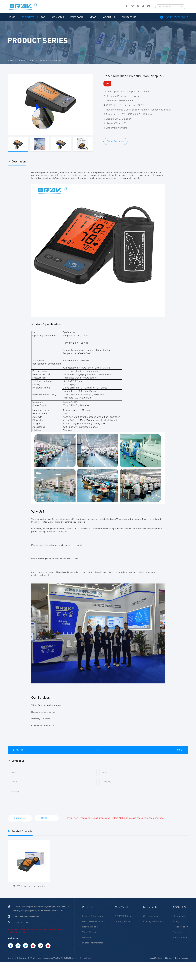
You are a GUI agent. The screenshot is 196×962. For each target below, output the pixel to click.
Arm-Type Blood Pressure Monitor (45, 61)
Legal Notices (156, 958)
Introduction (179, 916)
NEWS (92, 17)
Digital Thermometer (92, 943)
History (176, 922)
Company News (151, 916)
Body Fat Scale (90, 927)
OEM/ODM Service (124, 916)
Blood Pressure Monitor (94, 922)
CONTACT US (128, 17)
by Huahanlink (86, 958)
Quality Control (122, 922)
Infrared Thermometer (93, 916)
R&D (43, 17)
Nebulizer (87, 938)
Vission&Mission (180, 927)
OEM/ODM (58, 17)
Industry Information (153, 922)
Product (21, 61)
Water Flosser (89, 932)
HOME (11, 17)
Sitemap (168, 958)
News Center (151, 907)
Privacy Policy (180, 938)
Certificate (178, 932)
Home (10, 61)
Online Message (181, 958)
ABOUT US (109, 17)
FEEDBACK (76, 17)
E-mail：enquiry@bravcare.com (26, 916)
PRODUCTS (27, 17)
